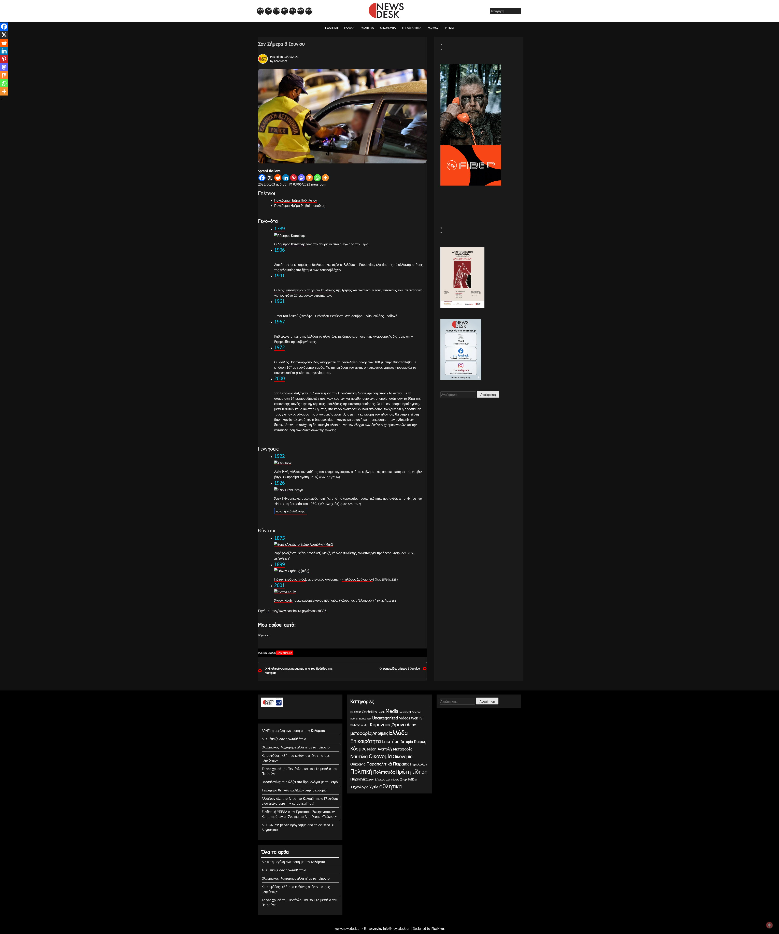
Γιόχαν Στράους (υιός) (290, 579)
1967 (279, 321)
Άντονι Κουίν (283, 600)
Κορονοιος (379, 724)
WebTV (417, 718)
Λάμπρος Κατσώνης (291, 244)
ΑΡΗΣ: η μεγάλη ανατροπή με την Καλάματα (293, 730)
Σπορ (403, 779)
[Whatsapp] (317, 177)
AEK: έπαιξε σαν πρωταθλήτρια (284, 739)
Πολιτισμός (384, 771)
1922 (279, 456)
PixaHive (437, 928)
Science (416, 712)
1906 (279, 249)
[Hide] (1, 99)
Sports (354, 718)
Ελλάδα (268, 11)
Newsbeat (405, 712)
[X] (269, 177)
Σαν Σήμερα (285, 652)
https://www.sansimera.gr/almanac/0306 (297, 611)
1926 (279, 482)
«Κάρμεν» (399, 553)
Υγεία (373, 786)
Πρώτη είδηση (411, 771)
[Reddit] (277, 177)
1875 (279, 538)
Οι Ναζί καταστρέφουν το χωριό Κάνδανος (304, 290)
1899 (279, 564)
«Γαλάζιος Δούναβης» (357, 579)
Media (308, 11)
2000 (279, 378)
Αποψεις (380, 733)
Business (355, 712)
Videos (404, 717)
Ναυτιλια (359, 756)
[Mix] (309, 177)
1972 (279, 347)
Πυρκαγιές (358, 778)
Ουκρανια (358, 764)
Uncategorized (385, 717)
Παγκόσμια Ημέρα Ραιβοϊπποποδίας (299, 205)
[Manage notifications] (769, 925)
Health (381, 712)
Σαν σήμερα (392, 779)
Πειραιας (401, 763)
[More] (325, 177)
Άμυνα (399, 724)
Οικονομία (284, 11)
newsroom (280, 61)
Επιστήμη (390, 741)
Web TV (355, 725)
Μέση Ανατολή (379, 748)
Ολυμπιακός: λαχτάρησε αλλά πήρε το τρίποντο (296, 747)
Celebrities (369, 712)
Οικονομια (403, 756)
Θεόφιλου (322, 316)
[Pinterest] (293, 177)
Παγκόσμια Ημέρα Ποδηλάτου (295, 200)
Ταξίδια (412, 779)
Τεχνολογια (359, 787)
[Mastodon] (301, 177)
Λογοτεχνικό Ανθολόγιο (290, 511)
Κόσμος (300, 11)
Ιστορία (406, 741)
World (364, 725)
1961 (279, 301)
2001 (279, 585)
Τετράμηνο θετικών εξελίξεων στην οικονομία (294, 790)
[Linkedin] (285, 177)
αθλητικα (276, 11)
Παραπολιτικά (379, 763)
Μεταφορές (402, 748)
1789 (279, 228)
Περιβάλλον (418, 764)
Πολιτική (260, 11)
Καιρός (420, 741)
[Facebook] (262, 177)
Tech (369, 718)
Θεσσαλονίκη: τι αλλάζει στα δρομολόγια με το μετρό (300, 782)
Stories (362, 718)
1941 (279, 275)
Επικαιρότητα (292, 11)
